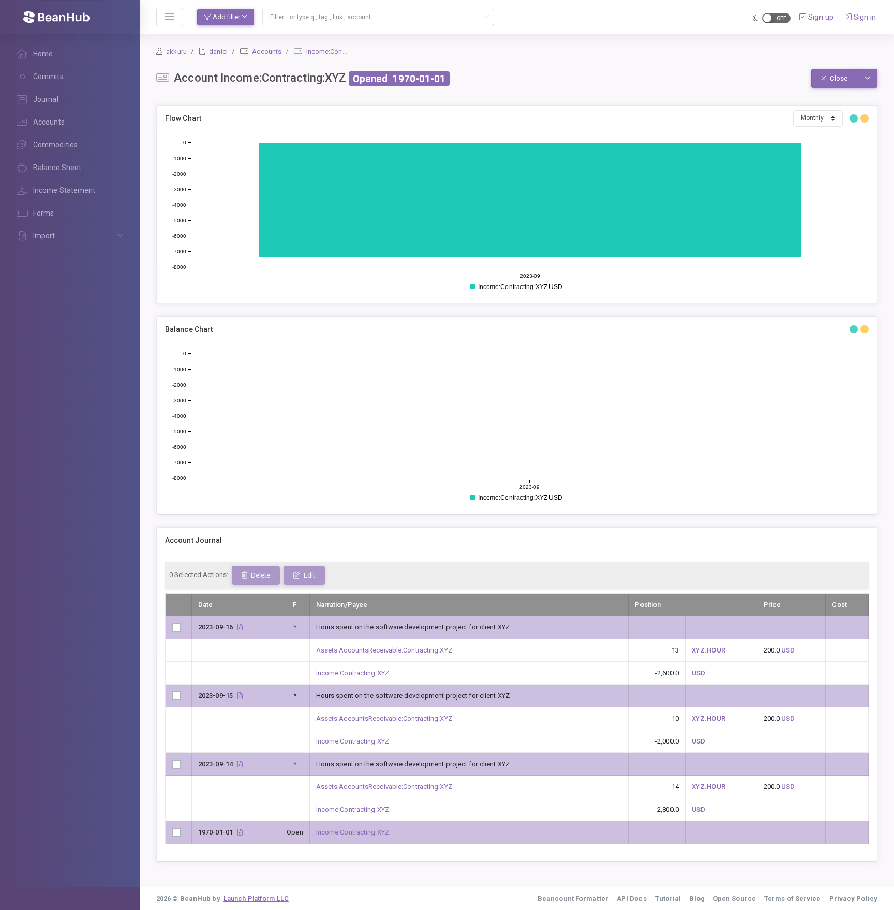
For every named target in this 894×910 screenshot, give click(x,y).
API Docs (632, 898)
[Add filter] (486, 17)
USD (788, 650)
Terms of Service (792, 898)
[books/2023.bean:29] (240, 696)
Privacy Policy (853, 898)
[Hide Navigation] (169, 17)
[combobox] (370, 17)
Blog (696, 898)
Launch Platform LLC (256, 898)
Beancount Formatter (573, 898)
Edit (308, 575)
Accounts (266, 51)
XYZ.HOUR (708, 650)
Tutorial (668, 898)
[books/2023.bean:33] (240, 627)
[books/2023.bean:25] (240, 764)
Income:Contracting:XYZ (342, 51)
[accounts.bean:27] (240, 832)
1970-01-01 (418, 78)
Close (837, 78)
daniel (218, 51)
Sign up (819, 17)
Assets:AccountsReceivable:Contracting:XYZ (384, 650)
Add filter (226, 17)
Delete (259, 575)
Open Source (734, 898)
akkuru (176, 51)
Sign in (864, 17)
